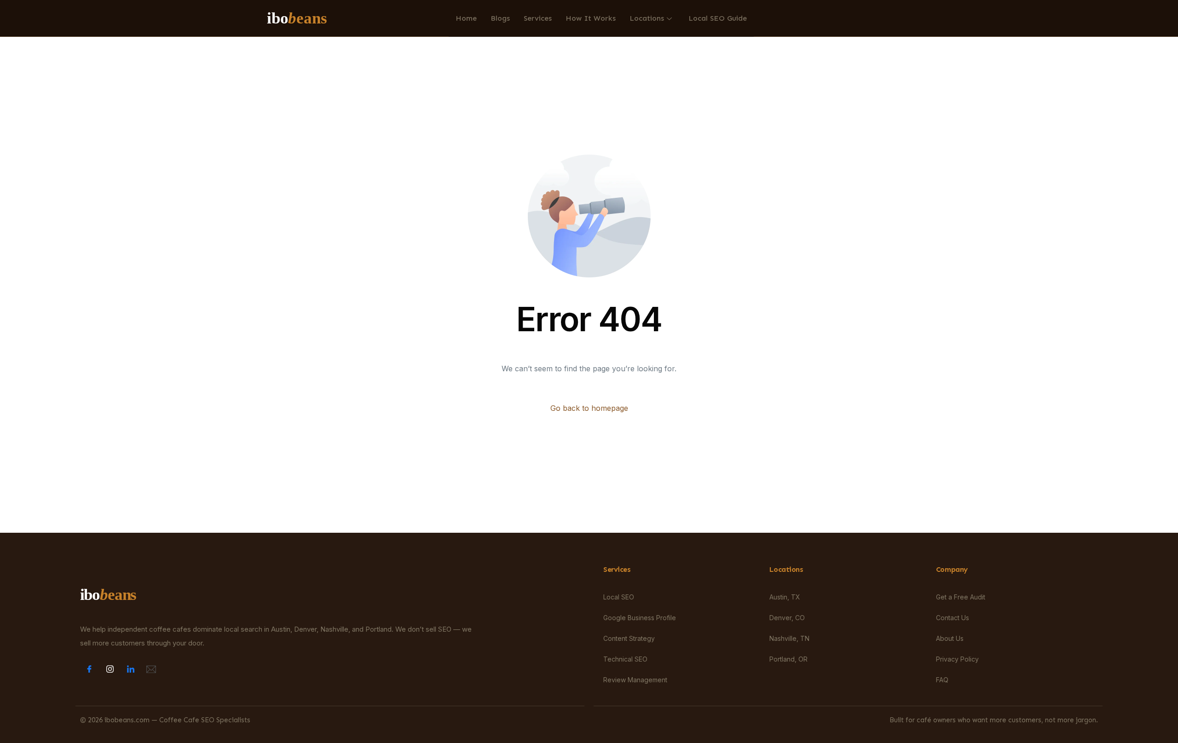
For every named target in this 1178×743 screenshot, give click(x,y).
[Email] (151, 668)
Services (538, 18)
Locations (646, 18)
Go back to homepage (589, 408)
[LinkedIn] (131, 668)
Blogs (500, 18)
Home (466, 18)
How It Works (591, 18)
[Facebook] (89, 668)
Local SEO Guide (717, 18)
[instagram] (110, 668)
